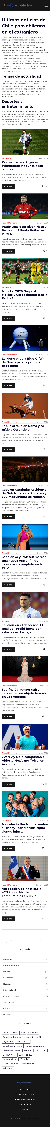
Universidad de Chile (34, 1037)
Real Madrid (28, 1064)
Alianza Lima (40, 1050)
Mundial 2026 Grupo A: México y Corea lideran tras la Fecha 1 (24, 294)
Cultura (6, 1008)
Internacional (9, 990)
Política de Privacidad (25, 1099)
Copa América (9, 1059)
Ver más (8, 186)
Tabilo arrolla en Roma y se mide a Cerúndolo (23, 427)
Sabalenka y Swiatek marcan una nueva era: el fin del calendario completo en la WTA (24, 562)
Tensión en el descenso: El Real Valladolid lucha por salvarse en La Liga (22, 628)
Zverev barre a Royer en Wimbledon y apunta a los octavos (22, 165)
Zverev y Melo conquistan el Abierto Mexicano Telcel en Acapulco (24, 760)
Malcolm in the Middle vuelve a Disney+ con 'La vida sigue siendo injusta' (25, 828)
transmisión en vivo (35, 1046)
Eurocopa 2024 (26, 1055)
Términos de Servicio (25, 1094)
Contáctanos (25, 1104)
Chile (5, 1033)
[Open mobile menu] (46, 5)
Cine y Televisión (11, 996)
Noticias (7, 984)
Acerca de (25, 1089)
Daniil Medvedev (11, 1064)
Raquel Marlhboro (9, 158)
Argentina (8, 1041)
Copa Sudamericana (12, 1046)
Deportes (7, 959)
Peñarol (27, 1050)
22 (41, 941)
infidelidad (8, 1068)
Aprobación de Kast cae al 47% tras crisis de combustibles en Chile (22, 892)
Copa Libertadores (12, 1037)
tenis (23, 1033)
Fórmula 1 (24, 1059)
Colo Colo (33, 1033)
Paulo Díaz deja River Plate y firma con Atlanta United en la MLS (24, 230)
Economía (8, 978)
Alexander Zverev (11, 1050)
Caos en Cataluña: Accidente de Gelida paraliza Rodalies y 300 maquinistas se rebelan (24, 493)
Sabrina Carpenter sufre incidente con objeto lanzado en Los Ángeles (24, 693)
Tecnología (8, 1002)
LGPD (25, 1109)
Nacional (7, 1014)
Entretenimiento (11, 965)
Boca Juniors (9, 1055)
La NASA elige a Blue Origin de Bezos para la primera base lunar (23, 362)
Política (6, 972)
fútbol (14, 1033)
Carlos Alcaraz (22, 1041)
